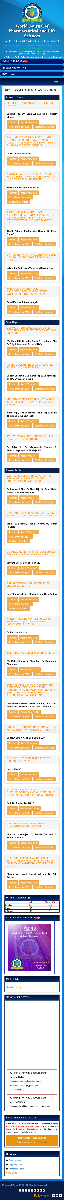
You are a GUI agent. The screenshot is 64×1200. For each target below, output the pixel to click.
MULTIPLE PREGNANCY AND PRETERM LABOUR (30, 104)
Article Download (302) (19, 312)
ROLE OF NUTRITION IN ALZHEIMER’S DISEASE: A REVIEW (29, 759)
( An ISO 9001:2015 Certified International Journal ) (32, 40)
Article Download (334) (19, 778)
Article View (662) (29, 349)
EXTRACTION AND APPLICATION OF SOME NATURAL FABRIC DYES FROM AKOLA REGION (31, 257)
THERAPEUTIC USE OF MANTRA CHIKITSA (31, 652)
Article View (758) (29, 273)
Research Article (15, 97)
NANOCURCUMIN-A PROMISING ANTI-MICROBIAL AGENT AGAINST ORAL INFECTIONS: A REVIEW (28, 621)
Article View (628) (29, 158)
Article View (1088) (30, 808)
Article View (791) (29, 455)
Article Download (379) (19, 460)
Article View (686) (29, 192)
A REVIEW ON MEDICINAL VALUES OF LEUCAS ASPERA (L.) (28, 584)
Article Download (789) (19, 747)
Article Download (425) (19, 425)
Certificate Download (44, 126)
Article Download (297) (19, 163)
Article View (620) (29, 122)
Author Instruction (16, 1168)
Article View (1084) (30, 711)
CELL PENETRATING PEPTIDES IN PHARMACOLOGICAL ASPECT (26, 825)
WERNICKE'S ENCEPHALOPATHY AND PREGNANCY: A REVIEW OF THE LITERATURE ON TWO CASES (29, 478)
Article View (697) (29, 532)
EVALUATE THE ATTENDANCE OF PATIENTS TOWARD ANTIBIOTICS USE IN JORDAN (32, 514)
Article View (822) (29, 599)
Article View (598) (29, 774)
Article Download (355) (19, 887)
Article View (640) (29, 882)
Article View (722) (29, 421)
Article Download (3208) (20, 197)
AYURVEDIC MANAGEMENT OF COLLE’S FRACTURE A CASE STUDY (30, 437)
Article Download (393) (19, 502)
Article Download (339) (19, 388)
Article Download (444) (19, 354)
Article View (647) (29, 568)
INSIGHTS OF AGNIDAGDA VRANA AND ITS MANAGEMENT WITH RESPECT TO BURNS (31, 728)
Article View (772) (29, 637)
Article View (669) (29, 239)
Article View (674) (29, 497)
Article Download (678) (19, 847)
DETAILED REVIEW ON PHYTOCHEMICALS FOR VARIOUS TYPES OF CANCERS (31, 553)
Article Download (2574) (20, 603)
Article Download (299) (19, 278)
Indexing (14, 987)
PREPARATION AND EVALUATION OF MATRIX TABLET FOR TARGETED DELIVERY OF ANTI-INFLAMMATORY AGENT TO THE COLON (32, 861)
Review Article (13, 470)
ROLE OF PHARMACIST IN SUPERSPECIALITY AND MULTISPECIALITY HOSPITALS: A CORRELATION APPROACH (32, 792)
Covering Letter (15, 1160)
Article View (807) (29, 384)
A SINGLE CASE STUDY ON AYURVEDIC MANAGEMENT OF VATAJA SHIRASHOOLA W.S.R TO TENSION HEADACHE (31, 176)
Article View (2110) (30, 669)
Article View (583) (29, 307)
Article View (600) (29, 743)
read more (11, 1173)
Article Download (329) (19, 126)
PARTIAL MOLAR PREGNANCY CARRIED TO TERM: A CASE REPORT (30, 366)
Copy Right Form (16, 1164)
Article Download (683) (19, 674)
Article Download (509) (19, 572)
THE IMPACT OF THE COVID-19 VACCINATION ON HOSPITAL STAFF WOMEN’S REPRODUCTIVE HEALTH (27, 291)
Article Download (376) (19, 716)
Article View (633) (29, 842)
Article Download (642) (19, 812)
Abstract (13, 122)
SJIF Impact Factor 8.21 (19, 917)
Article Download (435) (19, 642)
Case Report (12, 322)
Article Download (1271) (20, 536)
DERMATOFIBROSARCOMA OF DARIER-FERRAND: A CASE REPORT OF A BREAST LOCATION (31, 330)
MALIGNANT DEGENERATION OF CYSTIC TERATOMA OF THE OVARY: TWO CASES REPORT (30, 401)
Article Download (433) (19, 244)
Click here (42, 1142)
